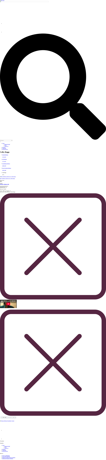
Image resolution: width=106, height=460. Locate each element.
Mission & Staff (7, 144)
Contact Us (6, 146)
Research (3, 147)
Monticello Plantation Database (7, 458)
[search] (53, 139)
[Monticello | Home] (5, 420)
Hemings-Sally (6, 184)
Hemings (1, 184)
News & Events (5, 149)
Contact (12, 420)
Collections (4, 148)
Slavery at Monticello (6, 455)
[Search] (0, 140)
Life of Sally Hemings (6, 456)
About (3, 143)
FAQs (5, 145)
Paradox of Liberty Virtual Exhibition (8, 457)
